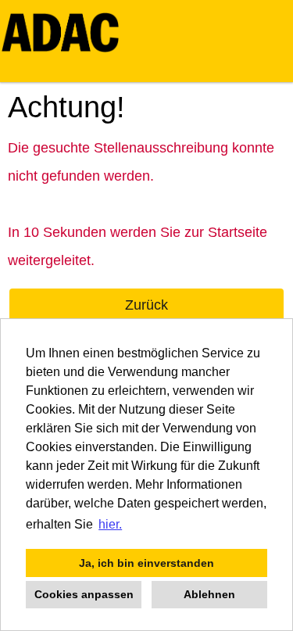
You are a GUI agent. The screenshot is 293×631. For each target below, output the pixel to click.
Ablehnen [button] (209, 594)
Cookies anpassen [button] (84, 594)
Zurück (146, 305)
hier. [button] (110, 524)
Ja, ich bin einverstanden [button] (146, 563)
